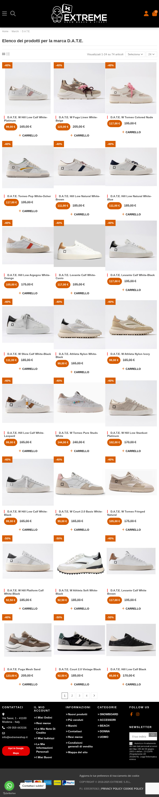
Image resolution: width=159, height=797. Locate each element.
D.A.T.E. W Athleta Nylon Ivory (130, 353)
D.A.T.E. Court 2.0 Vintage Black (80, 669)
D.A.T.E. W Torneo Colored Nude (132, 117)
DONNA (105, 731)
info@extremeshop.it (15, 737)
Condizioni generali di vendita (80, 744)
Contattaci (75, 731)
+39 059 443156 (16, 727)
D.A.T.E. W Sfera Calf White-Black (29, 353)
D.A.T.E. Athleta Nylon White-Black (76, 355)
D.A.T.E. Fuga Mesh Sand (24, 669)
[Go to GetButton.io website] (9, 793)
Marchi (72, 725)
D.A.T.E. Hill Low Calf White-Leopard (24, 434)
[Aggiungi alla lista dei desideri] (22, 112)
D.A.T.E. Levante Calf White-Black (133, 275)
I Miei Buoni (44, 757)
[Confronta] (27, 112)
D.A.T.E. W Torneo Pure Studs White (77, 434)
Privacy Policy (112, 788)
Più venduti (75, 719)
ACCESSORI (108, 719)
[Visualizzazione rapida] (33, 112)
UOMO (104, 736)
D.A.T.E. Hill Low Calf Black (128, 669)
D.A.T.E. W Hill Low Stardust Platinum (127, 434)
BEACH (104, 725)
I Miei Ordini (44, 717)
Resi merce (43, 723)
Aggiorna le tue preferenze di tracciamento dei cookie (109, 775)
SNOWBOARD (109, 714)
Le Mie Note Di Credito (45, 730)
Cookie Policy (133, 788)
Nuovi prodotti (77, 714)
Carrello (29, 135)
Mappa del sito (78, 752)
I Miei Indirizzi (45, 738)
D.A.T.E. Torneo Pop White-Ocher (29, 196)
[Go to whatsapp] (9, 786)
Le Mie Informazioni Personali (44, 748)
